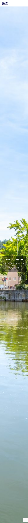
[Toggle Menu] (25, 3)
